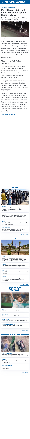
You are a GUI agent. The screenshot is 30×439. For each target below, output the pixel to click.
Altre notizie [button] (24, 234)
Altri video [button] (25, 372)
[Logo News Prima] (15, 2)
